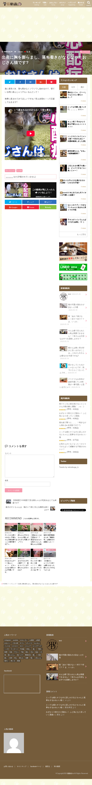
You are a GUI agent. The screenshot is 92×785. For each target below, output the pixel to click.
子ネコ (16, 652)
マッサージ (14, 649)
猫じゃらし (11, 655)
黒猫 (18, 661)
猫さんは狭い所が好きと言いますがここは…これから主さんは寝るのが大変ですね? (72, 353)
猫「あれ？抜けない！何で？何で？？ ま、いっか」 (72, 320)
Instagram (7, 640)
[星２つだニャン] (8, 177)
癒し (34, 655)
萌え (15, 658)
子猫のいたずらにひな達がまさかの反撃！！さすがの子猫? (72, 181)
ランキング (36, 4)
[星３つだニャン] (9, 177)
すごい (22, 643)
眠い (5, 658)
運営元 (47, 766)
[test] (14, 743)
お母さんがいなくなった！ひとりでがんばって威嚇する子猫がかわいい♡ (72, 446)
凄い (34, 649)
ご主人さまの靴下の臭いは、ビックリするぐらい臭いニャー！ (77, 168)
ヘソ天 (6, 649)
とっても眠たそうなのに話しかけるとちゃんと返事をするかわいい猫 (72, 434)
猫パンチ (20, 655)
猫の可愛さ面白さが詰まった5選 (76, 307)
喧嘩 (5, 652)
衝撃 (27, 658)
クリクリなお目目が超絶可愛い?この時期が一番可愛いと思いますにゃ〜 (72, 383)
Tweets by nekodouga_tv (69, 467)
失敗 (10, 652)
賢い (32, 658)
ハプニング (72, 4)
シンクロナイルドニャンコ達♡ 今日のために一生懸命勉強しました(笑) (77, 138)
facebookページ (35, 766)
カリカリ (15, 646)
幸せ (32, 652)
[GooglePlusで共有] (41, 82)
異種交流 (28, 655)
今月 (73, 87)
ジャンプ (28, 646)
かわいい (7, 643)
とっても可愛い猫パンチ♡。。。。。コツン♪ (77, 108)
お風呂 (38, 640)
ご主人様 (15, 643)
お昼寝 (31, 640)
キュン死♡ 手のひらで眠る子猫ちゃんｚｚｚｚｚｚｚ (77, 124)
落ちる (21, 658)
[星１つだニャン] (6, 177)
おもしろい (53, 4)
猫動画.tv (70, 773)
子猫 (22, 652)
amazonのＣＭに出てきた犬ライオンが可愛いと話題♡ (73, 194)
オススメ (62, 4)
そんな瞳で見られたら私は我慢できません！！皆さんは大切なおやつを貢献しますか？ (72, 336)
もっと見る (81, 234)
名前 (6, 480)
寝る (27, 652)
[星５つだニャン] (12, 177)
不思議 (22, 649)
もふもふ (37, 643)
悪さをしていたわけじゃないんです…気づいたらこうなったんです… (72, 369)
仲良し (28, 649)
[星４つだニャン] (11, 177)
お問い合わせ (8, 766)
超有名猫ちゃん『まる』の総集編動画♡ (77, 152)
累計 (82, 87)
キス (21, 646)
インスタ (7, 646)
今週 (64, 87)
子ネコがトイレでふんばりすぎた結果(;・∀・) (77, 221)
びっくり (29, 643)
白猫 (39, 655)
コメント (8, 453)
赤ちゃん (38, 658)
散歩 (36, 652)
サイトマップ (21, 766)
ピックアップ (37, 646)
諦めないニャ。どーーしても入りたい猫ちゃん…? (77, 94)
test (74, 294)
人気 (20, 170)
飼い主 (13, 661)
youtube (15, 640)
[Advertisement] (46, 24)
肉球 (10, 658)
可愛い (45, 4)
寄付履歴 (57, 766)
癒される (81, 4)
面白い (6, 661)
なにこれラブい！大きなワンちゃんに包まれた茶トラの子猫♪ (77, 207)
